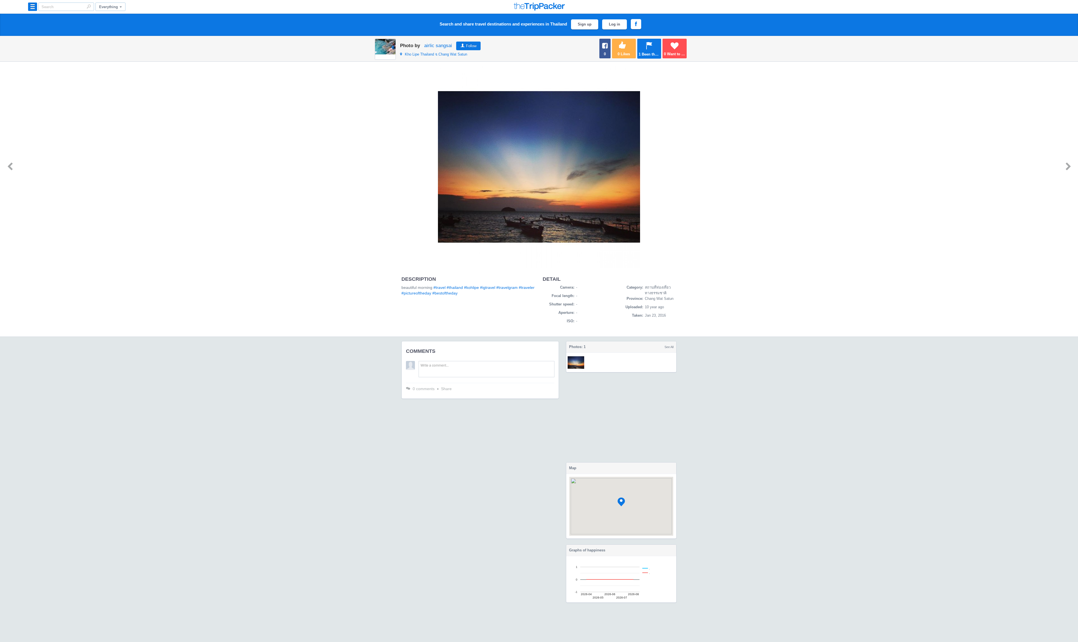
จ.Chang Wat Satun (436, 54)
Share (446, 388)
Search (88, 6)
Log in (614, 24)
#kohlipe (471, 287)
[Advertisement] (621, 417)
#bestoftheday (445, 293)
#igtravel (487, 287)
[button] (621, 502)
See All (668, 347)
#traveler (527, 287)
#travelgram (507, 287)
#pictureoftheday (416, 293)
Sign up (584, 24)
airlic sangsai (438, 45)
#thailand (455, 287)
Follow (471, 46)
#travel (439, 287)
